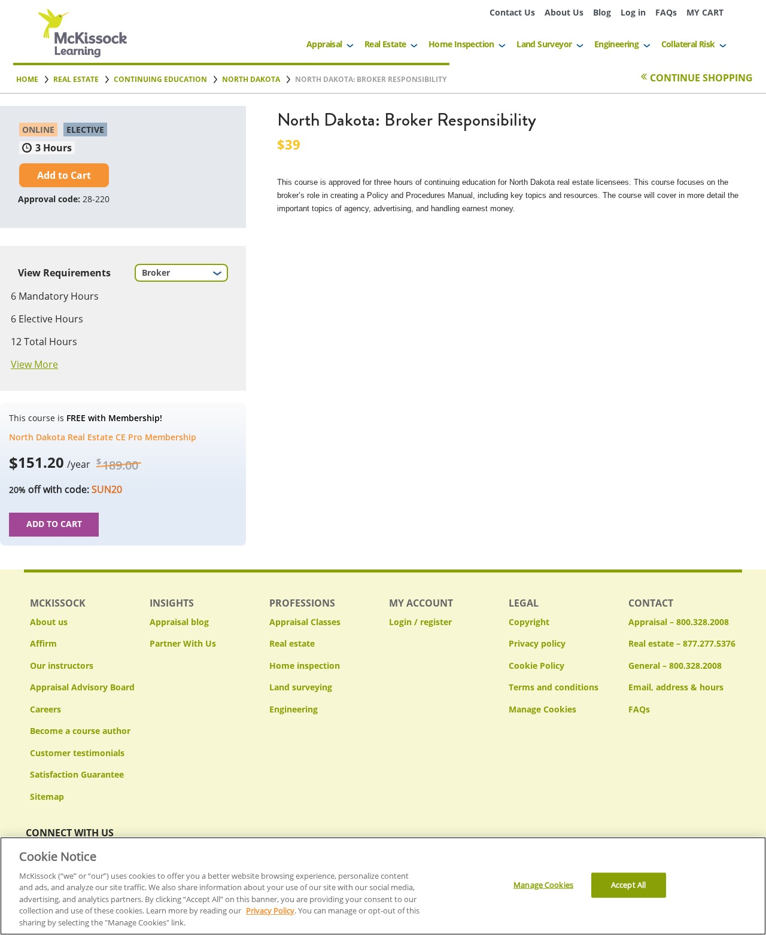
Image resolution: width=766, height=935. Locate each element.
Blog (602, 12)
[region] (383, 886)
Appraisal (324, 44)
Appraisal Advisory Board (82, 687)
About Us (564, 12)
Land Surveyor (544, 44)
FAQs (666, 12)
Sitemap (47, 796)
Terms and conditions (553, 687)
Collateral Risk (688, 44)
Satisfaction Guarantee (77, 774)
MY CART (705, 12)
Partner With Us (183, 643)
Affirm (43, 643)
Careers (45, 709)
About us (49, 622)
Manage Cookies (542, 710)
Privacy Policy (270, 911)
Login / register (420, 622)
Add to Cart (64, 175)
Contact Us (512, 12)
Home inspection (304, 665)
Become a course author (80, 730)
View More (34, 364)
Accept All (628, 884)
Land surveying (300, 687)
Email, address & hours (676, 687)
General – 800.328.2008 (675, 665)
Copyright (529, 622)
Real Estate (385, 44)
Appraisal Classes (305, 622)
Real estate (292, 643)
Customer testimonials (77, 753)
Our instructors (61, 665)
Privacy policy (537, 643)
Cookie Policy (536, 665)
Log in (633, 12)
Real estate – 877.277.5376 (681, 643)
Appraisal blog (179, 622)
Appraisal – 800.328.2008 (678, 622)
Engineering (616, 44)
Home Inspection (461, 44)
